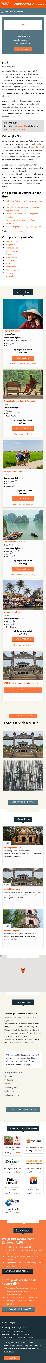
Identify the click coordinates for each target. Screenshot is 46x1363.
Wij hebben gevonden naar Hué (21, 682)
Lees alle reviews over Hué (23, 1109)
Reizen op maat (12, 250)
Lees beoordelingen (23, 42)
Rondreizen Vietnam (14, 241)
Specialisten (11, 272)
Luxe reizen (10, 260)
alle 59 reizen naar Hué (16, 231)
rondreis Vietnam (18, 129)
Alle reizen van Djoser (23, 434)
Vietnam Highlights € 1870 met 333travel (23, 226)
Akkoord (11, 1357)
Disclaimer (21, 1337)
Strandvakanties (12, 247)
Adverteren (6, 1331)
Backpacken (10, 276)
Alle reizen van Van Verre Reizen (23, 363)
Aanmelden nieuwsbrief (17, 1270)
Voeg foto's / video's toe (23, 715)
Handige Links (18, 1331)
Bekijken (23, 689)
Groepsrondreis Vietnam (14, 471)
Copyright (25, 1334)
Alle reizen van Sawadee (23, 504)
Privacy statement (8, 1337)
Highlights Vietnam (12, 330)
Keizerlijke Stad (37, 147)
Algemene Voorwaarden (10, 1334)
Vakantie (9, 254)
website (17, 1153)
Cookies (31, 1337)
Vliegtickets (10, 244)
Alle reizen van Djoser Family (23, 574)
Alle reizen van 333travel (23, 645)
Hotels (8, 263)
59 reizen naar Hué (20, 125)
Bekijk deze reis (23, 357)
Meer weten (9, 1352)
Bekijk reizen (23, 49)
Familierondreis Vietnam (14, 541)
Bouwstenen (11, 266)
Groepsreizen (11, 257)
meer (7, 1153)
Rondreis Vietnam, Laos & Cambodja (19, 401)
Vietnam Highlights (12, 612)
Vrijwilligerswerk (12, 269)
